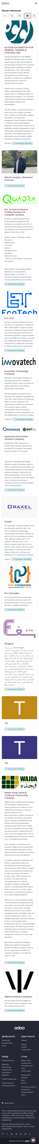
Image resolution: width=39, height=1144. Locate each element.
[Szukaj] (11, 16)
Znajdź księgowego (9, 1079)
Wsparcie (5, 1064)
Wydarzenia (25, 1075)
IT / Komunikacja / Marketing (22, 143)
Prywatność (25, 1089)
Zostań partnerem (8, 1086)
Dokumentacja (7, 1043)
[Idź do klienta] (19, 31)
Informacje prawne (28, 1087)
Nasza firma (25, 1060)
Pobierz (24, 1040)
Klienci (23, 1083)
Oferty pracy (26, 1071)
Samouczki (6, 1040)
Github (23, 1044)
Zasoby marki (26, 1063)
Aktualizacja (6, 1067)
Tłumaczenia (26, 1050)
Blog (23, 1080)
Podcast (24, 1078)
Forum (4, 1046)
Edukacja (5, 1075)
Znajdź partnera (8, 1083)
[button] (35, 3)
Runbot (24, 1047)
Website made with (16, 1141)
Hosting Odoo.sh (8, 1060)
